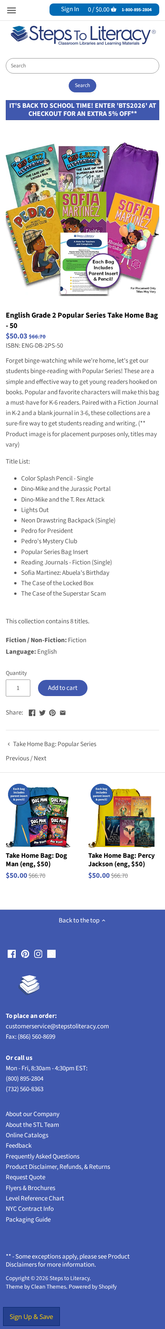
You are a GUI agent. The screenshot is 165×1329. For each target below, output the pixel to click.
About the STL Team (32, 1125)
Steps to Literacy (69, 1278)
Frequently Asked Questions (42, 1156)
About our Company (32, 1114)
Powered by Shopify (93, 1286)
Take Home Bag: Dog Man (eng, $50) (36, 859)
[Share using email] (62, 711)
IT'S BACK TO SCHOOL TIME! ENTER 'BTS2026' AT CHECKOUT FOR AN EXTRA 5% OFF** (82, 109)
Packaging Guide (28, 1219)
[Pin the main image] (52, 711)
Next (40, 758)
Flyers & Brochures (30, 1188)
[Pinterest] (25, 953)
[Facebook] (12, 953)
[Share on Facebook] (32, 711)
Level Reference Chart (35, 1198)
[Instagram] (38, 953)
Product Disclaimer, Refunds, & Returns (58, 1167)
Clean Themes (48, 1286)
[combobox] (82, 66)
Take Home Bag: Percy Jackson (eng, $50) (121, 859)
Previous (17, 758)
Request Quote (25, 1177)
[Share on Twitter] (42, 711)
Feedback (18, 1145)
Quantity (16, 673)
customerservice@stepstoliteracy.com (57, 1026)
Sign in (70, 9)
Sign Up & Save (31, 1316)
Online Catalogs (27, 1135)
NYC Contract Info (30, 1209)
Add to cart (63, 688)
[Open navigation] (11, 10)
